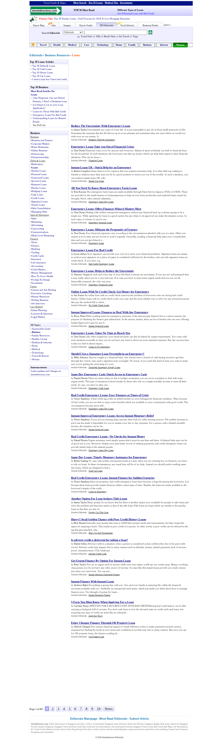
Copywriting (37, 228)
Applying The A (95, 616)
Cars (86, 45)
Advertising (37, 225)
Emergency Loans (82, 208)
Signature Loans (39, 201)
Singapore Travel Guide (143, 727)
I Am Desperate (40, 98)
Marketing (36, 222)
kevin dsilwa (80, 254)
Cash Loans (37, 194)
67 (41, 709)
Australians (49, 732)
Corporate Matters (40, 143)
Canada (171, 729)
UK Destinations (180, 727)
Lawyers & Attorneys (42, 313)
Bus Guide (87, 727)
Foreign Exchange (40, 279)
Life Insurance (38, 262)
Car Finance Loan (96, 636)
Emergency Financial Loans (101, 285)
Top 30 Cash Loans (42, 69)
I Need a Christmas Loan (54, 101)
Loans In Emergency (97, 491)
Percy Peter (79, 316)
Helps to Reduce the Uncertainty (114, 270)
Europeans (35, 732)
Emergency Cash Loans (99, 388)
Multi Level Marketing (42, 235)
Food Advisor (127, 25)
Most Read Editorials (113, 718)
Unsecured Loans (40, 177)
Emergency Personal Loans (100, 222)
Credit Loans (37, 198)
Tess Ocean (79, 150)
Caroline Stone (81, 606)
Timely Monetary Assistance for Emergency (120, 457)
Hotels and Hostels (135, 724)
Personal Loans (39, 174)
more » (167, 24)
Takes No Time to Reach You (112, 333)
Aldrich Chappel (82, 626)
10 (98, 709)
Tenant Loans (38, 204)
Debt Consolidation (41, 208)
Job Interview (38, 303)
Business (147, 45)
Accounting (37, 266)
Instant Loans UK (82, 167)
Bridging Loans (39, 191)
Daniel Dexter (81, 378)
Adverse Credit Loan (97, 554)
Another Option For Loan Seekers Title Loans (99, 498)
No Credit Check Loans (99, 305)
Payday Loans (38, 188)
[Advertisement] (106, 90)
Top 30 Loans (95, 2)
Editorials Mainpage (83, 718)
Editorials (55, 33)
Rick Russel (79, 523)
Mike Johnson (81, 357)
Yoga (135, 36)
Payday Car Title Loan (98, 512)
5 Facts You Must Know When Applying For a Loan (102, 602)
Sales (33, 218)
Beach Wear (110, 36)
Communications (39, 232)
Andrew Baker (81, 585)
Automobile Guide (41, 328)
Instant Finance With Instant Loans (92, 581)
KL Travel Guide (38, 729)
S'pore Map (38, 25)
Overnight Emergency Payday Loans (104, 367)
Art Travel (124, 36)
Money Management (41, 272)
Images (67, 25)
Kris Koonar (80, 191)
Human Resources (40, 296)
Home (119, 45)
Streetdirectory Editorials (112, 737)
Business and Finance (42, 140)
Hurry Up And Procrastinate (101, 533)
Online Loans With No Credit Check (93, 291)
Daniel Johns (80, 543)
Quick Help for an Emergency (113, 167)
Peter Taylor (80, 564)
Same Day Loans (81, 457)
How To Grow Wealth (42, 276)
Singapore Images (152, 724)
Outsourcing (37, 154)
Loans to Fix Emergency (99, 347)
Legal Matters (38, 317)
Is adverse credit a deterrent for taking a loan (98, 540)
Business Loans (39, 184)
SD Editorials (106, 25)
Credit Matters (38, 269)
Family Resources (40, 335)
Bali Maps (168, 727)
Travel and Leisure (57, 724)
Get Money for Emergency (133, 291)
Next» (109, 709)
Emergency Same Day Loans (101, 202)
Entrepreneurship (40, 157)
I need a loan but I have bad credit (49, 79)
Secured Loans (38, 181)
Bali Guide (158, 727)
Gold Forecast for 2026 (89, 18)
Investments (126, 2)
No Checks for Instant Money (127, 436)
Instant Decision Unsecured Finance (104, 574)
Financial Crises (96, 160)
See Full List (39, 125)
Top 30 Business (39, 87)
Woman (180, 45)
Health (56, 45)
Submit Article (139, 718)
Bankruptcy (37, 164)
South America (181, 729)
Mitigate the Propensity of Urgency (116, 229)
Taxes (34, 242)
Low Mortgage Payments (117, 18)
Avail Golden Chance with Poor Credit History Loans (113, 519)
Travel (43, 45)
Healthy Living (39, 339)
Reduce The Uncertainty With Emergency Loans (100, 125)
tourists (141, 729)
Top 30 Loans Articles (42, 61)
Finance (35, 245)
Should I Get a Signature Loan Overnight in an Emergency (107, 353)
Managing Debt (39, 211)
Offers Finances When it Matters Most (118, 208)
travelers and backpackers (116, 729)
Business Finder (150, 25)
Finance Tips (45, 18)
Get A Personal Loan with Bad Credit (136, 13)
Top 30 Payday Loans (65, 18)
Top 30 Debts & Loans (43, 65)
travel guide (120, 727)
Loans (76, 55)
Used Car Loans (96, 471)
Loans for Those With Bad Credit (49, 111)
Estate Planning (39, 310)
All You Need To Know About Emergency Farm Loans (104, 188)
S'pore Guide (85, 25)
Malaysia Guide (52, 729)
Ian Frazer (79, 295)
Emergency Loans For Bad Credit (49, 115)
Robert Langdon (82, 171)
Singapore (72, 724)
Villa (98, 36)
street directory (120, 724)
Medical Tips (111, 2)
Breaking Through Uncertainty (102, 140)
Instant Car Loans (96, 181)
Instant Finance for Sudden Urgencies (132, 477)
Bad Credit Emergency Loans (101, 264)
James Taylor (80, 129)
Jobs (53, 25)
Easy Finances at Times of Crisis (129, 395)
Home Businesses (40, 147)
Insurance (36, 259)
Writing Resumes (39, 300)
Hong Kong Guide (79, 729)
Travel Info (86, 36)
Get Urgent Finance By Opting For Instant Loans (101, 560)
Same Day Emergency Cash (88, 374)
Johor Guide (65, 729)
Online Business (39, 150)
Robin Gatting (81, 460)
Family (132, 45)
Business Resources (57, 55)
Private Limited (37, 727)
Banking (35, 249)
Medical (72, 45)
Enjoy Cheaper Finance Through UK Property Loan (103, 622)
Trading (35, 252)
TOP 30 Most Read (84, 10)
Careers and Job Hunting (43, 290)
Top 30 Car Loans (41, 76)
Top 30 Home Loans (42, 72)
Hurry (75, 519)
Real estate (165, 724)
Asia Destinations (103, 727)
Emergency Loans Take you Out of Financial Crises (102, 146)
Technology (103, 45)
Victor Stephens (82, 398)
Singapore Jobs (60, 732)
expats (131, 729)
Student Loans (38, 170)
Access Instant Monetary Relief (135, 415)
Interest (164, 45)
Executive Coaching (41, 293)
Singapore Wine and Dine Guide (68, 727)
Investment (36, 283)
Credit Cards (37, 256)
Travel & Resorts (40, 356)
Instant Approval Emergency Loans (93, 415)
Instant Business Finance (99, 595)
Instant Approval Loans (85, 312)
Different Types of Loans (130, 10)
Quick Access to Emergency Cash (126, 374)
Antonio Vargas (82, 274)
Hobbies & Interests (42, 342)
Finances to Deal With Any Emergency (125, 312)
